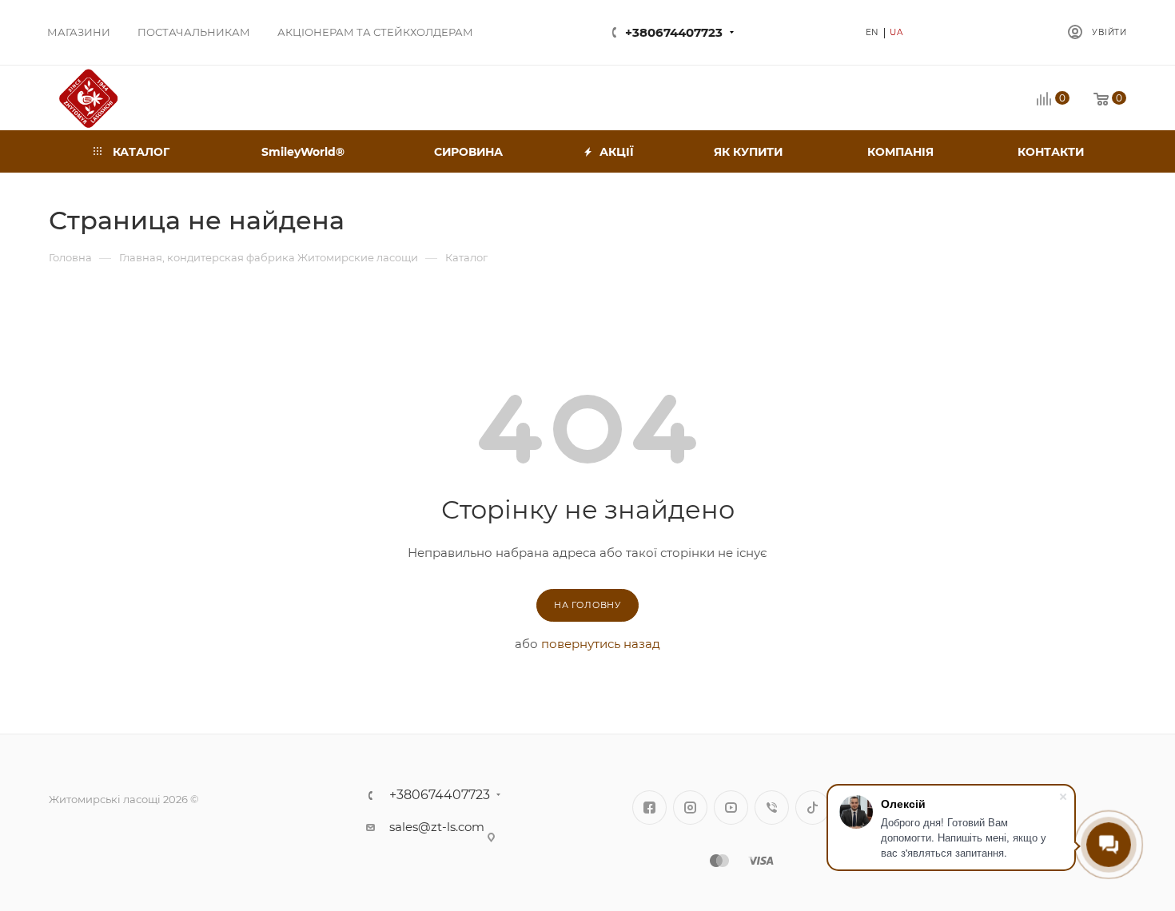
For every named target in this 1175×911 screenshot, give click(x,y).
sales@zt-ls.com (436, 826)
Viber (772, 807)
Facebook (649, 807)
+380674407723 (674, 32)
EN (873, 32)
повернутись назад (600, 643)
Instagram (690, 807)
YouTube (731, 807)
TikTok (812, 807)
